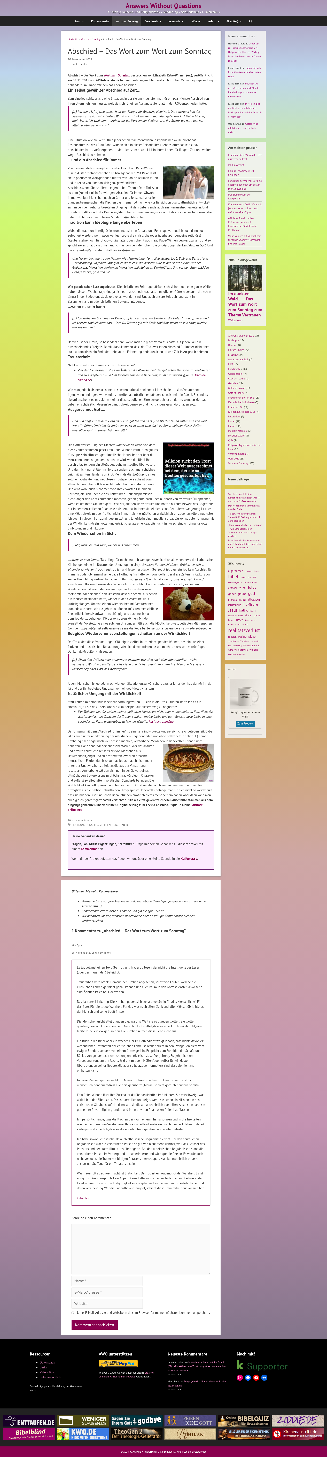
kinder (248, 615)
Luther (231, 421)
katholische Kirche (235, 615)
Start (77, 21)
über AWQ (232, 21)
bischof (243, 577)
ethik (254, 582)
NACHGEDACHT (236, 435)
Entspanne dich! (50, 1377)
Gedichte (233, 383)
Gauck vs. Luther (237, 378)
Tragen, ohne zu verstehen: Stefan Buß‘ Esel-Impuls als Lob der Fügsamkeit (244, 517)
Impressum (150, 1451)
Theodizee (244, 641)
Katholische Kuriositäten (241, 402)
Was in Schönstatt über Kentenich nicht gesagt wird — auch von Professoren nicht (244, 498)
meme (254, 620)
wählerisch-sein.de (236, 654)
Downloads (151, 21)
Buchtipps (233, 340)
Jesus (233, 610)
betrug (257, 571)
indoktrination (234, 604)
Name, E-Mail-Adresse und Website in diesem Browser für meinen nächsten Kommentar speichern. (143, 1312)
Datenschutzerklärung (169, 1451)
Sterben (105, 825)
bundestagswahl (235, 582)
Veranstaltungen (237, 453)
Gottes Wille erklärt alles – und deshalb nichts (243, 128)
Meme (231, 426)
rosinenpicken (247, 636)
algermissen (235, 571)
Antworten (83, 1198)
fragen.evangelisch (238, 359)
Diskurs (232, 345)
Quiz (230, 440)
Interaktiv (174, 21)
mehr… (212, 21)
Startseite (73, 39)
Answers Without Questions (163, 5)
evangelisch (234, 587)
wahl (230, 649)
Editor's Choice (236, 350)
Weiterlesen (235, 320)
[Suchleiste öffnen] (251, 21)
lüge (247, 620)
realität (245, 624)
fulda (252, 587)
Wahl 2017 (233, 458)
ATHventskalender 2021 (241, 335)
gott (251, 593)
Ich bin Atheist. (236, 165)
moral (231, 624)
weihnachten (241, 649)
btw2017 (252, 577)
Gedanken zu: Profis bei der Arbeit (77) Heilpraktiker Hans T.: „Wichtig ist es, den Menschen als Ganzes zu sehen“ (244, 52)
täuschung (237, 645)
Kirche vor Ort (235, 407)
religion (232, 636)
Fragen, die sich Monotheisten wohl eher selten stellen (244, 72)
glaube (241, 594)
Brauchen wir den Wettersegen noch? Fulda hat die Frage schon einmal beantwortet (245, 544)
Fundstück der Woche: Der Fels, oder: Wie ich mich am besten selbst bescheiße (245, 184)
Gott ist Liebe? (236, 392)
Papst (237, 624)
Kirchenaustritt (100, 21)
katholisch (247, 610)
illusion (254, 599)
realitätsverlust (244, 630)
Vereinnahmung (251, 645)
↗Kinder (196, 21)
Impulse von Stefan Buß (241, 397)
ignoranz (242, 599)
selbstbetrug (233, 641)
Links (43, 1367)
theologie (255, 641)
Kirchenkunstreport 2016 (241, 411)
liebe (230, 620)
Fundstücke (234, 369)
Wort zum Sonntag (127, 21)
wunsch (254, 649)
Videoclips (47, 1372)
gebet (232, 594)
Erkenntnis (234, 354)
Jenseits (92, 825)
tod (114, 825)
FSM (230, 364)
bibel (233, 576)
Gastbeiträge (235, 373)
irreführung (250, 604)
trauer (123, 825)
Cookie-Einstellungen (194, 1451)
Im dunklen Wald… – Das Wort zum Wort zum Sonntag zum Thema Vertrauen (245, 304)
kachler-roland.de (161, 721)
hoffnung (78, 825)
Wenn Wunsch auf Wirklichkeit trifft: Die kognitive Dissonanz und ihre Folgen (244, 239)
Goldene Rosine (236, 388)
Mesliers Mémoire (238, 430)
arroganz (248, 571)
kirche (256, 615)
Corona (247, 582)
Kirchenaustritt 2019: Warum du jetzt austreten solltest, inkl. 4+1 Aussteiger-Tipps (245, 208)
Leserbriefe (234, 416)
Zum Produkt (245, 723)
